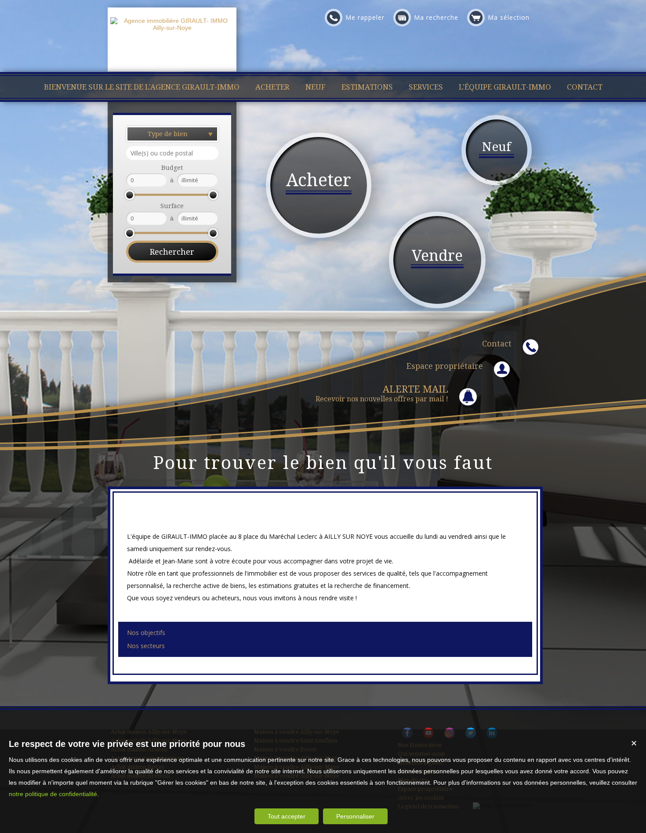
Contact (497, 343)
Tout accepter (286, 816)
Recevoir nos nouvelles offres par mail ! (382, 393)
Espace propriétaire (444, 366)
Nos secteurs (146, 646)
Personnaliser (355, 816)
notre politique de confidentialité (53, 793)
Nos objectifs (146, 632)
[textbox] (172, 153)
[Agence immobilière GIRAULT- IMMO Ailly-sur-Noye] (172, 27)
